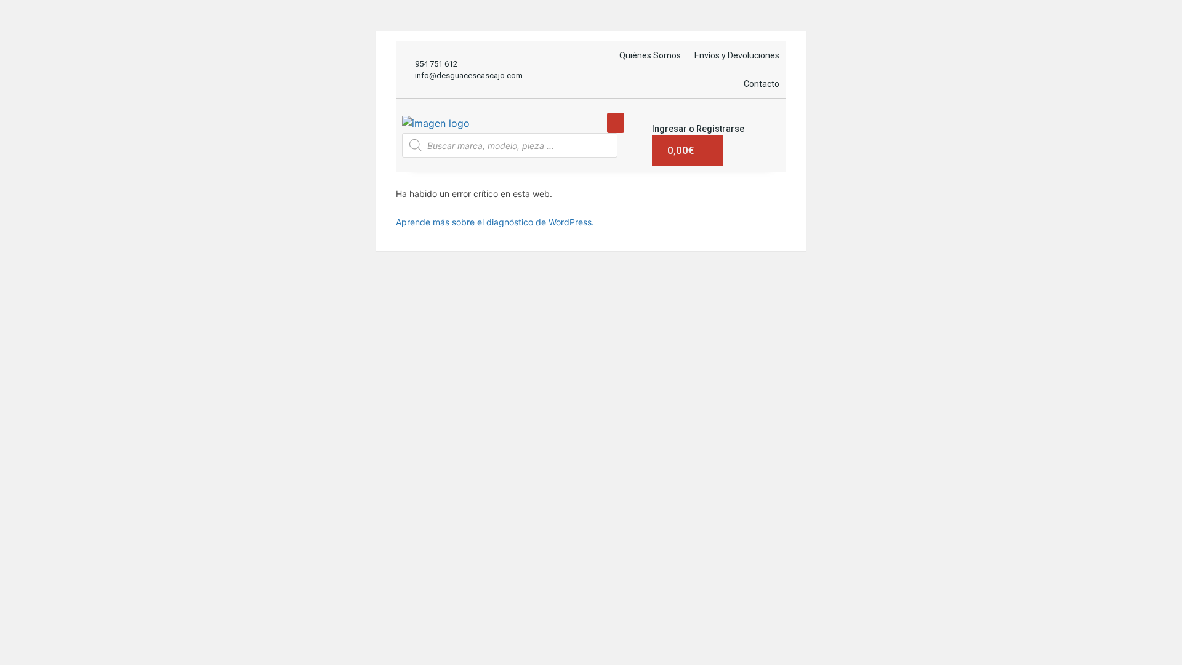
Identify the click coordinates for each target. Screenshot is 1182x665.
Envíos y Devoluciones (736, 55)
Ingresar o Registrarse (698, 129)
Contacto (761, 84)
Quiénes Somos (650, 55)
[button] (615, 123)
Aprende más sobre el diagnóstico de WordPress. (495, 222)
